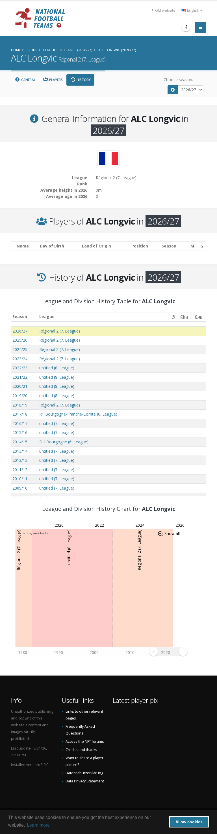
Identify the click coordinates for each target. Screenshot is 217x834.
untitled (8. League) (56, 368)
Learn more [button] (38, 825)
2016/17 (19, 423)
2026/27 (19, 331)
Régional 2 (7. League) (59, 331)
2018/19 (19, 405)
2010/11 (19, 478)
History (83, 79)
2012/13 (19, 460)
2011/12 (19, 469)
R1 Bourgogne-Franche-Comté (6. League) (78, 414)
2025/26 (19, 340)
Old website (164, 10)
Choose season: (178, 79)
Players (55, 79)
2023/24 (19, 358)
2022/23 (19, 368)
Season (19, 316)
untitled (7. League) (56, 423)
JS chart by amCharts (32, 533)
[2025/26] (173, 89)
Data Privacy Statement (85, 781)
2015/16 (19, 432)
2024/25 (19, 349)
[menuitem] (168, 651)
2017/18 (19, 414)
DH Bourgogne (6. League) (63, 441)
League (47, 316)
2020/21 (19, 386)
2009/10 (19, 488)
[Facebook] (186, 27)
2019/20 (19, 395)
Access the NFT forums (85, 741)
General (28, 79)
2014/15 (19, 441)
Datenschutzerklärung (84, 773)
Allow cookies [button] (189, 822)
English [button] (193, 10)
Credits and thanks (81, 749)
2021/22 (19, 377)
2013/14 (19, 451)
